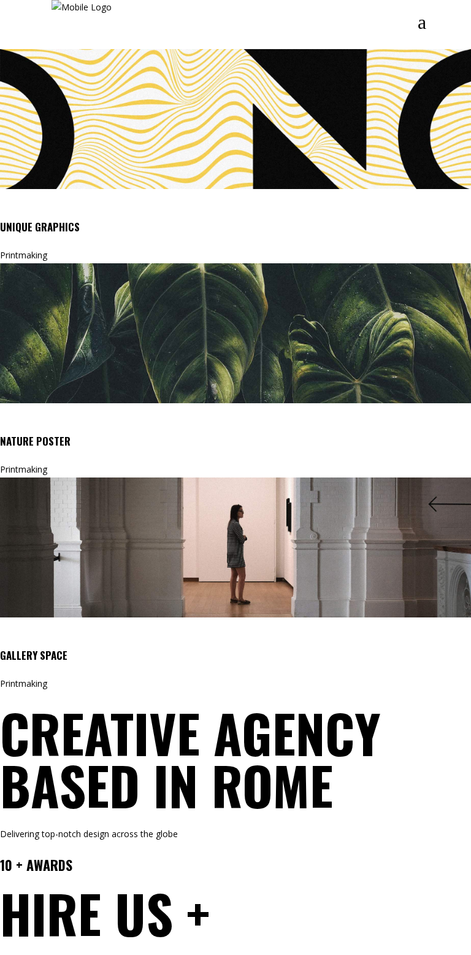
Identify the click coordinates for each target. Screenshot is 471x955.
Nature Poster (35, 441)
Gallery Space (33, 655)
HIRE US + (105, 913)
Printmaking (23, 255)
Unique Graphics (40, 226)
